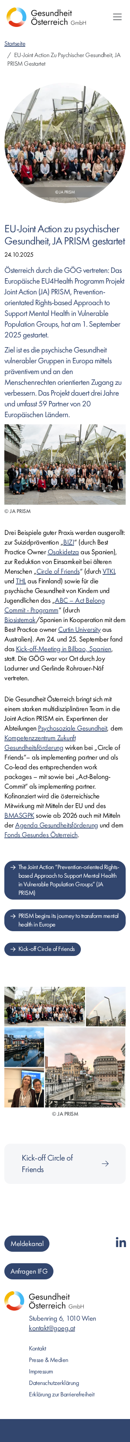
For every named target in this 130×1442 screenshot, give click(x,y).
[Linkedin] (121, 1243)
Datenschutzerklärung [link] (54, 1383)
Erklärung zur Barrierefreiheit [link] (61, 1394)
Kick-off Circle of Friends (46, 949)
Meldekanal (26, 1244)
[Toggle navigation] (117, 17)
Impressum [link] (41, 1371)
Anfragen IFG (28, 1271)
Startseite (14, 43)
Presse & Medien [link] (48, 1360)
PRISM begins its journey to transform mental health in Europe (68, 920)
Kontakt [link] (37, 1348)
